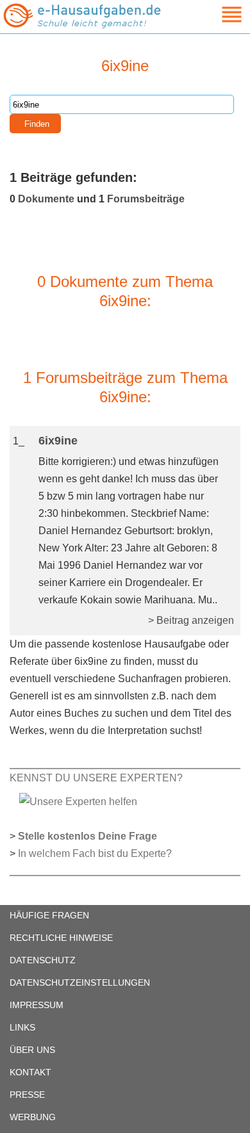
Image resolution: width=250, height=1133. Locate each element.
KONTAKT (30, 1072)
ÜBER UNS (32, 1050)
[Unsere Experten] (78, 800)
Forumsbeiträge (146, 198)
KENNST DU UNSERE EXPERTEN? (96, 777)
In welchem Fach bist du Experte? (95, 853)
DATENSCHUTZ (43, 960)
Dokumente (46, 198)
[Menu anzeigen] (216, 14)
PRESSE (27, 1094)
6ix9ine (58, 440)
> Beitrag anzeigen (191, 620)
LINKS (22, 1027)
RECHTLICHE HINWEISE (61, 938)
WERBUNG (33, 1117)
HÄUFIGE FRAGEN (49, 915)
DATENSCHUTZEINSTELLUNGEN (80, 982)
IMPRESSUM (36, 1005)
